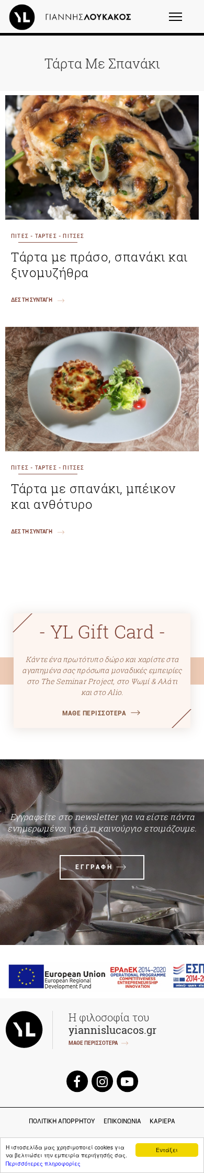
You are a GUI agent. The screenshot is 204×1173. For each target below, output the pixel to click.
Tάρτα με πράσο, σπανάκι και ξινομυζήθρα (99, 264)
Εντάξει (167, 1150)
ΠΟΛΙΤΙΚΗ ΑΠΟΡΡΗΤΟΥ (62, 1121)
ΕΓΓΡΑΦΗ (93, 867)
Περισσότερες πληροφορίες (43, 1163)
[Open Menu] (182, 21)
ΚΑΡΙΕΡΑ (162, 1121)
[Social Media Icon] (76, 1081)
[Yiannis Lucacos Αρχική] (72, 16)
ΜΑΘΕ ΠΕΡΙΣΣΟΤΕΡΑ (94, 713)
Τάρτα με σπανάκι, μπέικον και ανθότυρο (93, 496)
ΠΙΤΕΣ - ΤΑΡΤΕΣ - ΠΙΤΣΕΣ (48, 236)
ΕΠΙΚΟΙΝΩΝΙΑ (122, 1121)
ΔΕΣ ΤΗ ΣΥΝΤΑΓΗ (31, 300)
